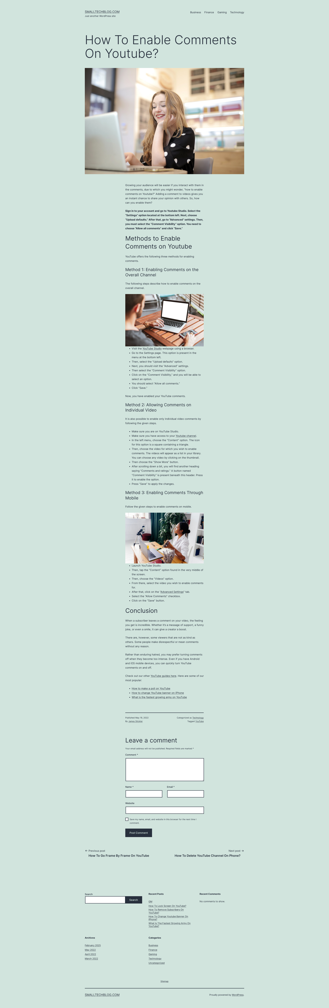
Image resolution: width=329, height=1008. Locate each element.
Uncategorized (157, 963)
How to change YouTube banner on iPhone (158, 692)
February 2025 (93, 945)
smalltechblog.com (102, 12)
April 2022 (90, 954)
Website (129, 803)
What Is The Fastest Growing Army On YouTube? (170, 925)
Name (129, 787)
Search (89, 894)
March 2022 (91, 958)
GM (150, 901)
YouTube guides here (163, 675)
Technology (237, 12)
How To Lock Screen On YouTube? (167, 906)
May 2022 (90, 949)
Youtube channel (186, 435)
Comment (131, 754)
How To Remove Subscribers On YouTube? (166, 911)
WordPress (238, 994)
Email (171, 787)
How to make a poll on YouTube (151, 688)
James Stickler (135, 721)
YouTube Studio (152, 348)
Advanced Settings (172, 591)
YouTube (199, 721)
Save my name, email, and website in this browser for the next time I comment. (163, 821)
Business (195, 12)
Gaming (222, 12)
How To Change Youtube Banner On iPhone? (168, 918)
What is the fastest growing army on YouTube (159, 697)
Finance (209, 12)
